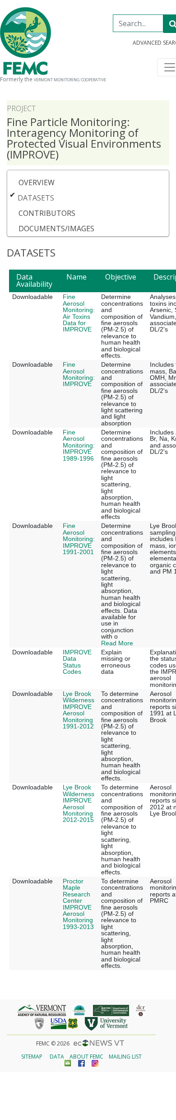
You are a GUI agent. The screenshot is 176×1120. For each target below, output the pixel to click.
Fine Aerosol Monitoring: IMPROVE (79, 374)
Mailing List (125, 1056)
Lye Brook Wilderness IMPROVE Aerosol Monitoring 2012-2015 (78, 803)
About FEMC (86, 1056)
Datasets (36, 198)
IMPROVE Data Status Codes (77, 662)
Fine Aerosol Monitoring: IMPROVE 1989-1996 (79, 445)
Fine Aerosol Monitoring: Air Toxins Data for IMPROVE (79, 313)
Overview (37, 182)
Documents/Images (56, 228)
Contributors (47, 213)
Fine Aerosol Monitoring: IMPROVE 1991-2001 (79, 538)
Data (57, 1056)
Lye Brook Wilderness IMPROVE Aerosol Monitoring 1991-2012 (78, 710)
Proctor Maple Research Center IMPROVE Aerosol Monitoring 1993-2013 (78, 903)
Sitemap (31, 1056)
